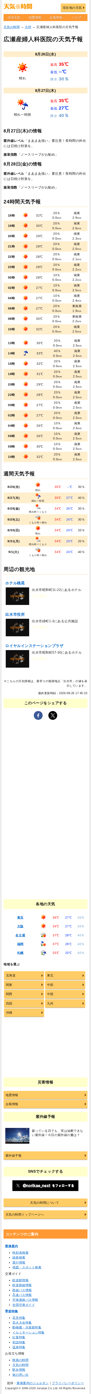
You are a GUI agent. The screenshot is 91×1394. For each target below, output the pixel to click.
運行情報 (18, 1262)
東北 (50, 975)
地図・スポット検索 (26, 1267)
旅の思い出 (20, 1374)
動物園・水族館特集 (26, 1327)
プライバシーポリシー (68, 1383)
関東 (9, 985)
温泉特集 (18, 1347)
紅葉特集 (18, 1337)
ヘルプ (77, 17)
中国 (50, 994)
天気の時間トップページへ (25, 1214)
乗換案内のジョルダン (33, 1383)
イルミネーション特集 (28, 1332)
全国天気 (14, 17)
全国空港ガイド (23, 1305)
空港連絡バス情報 (25, 1300)
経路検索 (18, 1257)
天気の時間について (44, 1202)
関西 (9, 994)
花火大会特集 (22, 1322)
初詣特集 (18, 1342)
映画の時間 (20, 1360)
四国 (9, 1003)
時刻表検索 (20, 1252)
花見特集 (18, 1317)
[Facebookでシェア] (38, 715)
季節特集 (11, 1311)
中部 (50, 985)
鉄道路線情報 (22, 1285)
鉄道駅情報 (20, 1280)
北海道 (11, 975)
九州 (28, 27)
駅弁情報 (18, 1369)
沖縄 (9, 1012)
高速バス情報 (22, 1295)
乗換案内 (11, 1246)
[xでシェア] (52, 715)
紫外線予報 (14, 1155)
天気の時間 (12, 27)
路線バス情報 (22, 1290)
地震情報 (35, 17)
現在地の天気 (72, 7)
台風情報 (55, 17)
